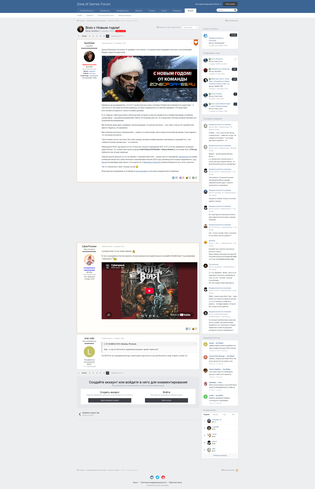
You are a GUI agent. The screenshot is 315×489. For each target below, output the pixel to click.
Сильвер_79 (125, 344)
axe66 (211, 343)
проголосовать (142, 171)
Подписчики (187, 27)
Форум (190, 11)
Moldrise (212, 241)
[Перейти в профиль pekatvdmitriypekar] (206, 313)
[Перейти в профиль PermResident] (206, 36)
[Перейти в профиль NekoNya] (205, 384)
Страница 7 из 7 (117, 36)
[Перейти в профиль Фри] (206, 126)
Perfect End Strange (217, 356)
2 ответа (218, 390)
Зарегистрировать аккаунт (110, 400)
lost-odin (89, 338)
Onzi (220, 382)
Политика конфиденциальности (154, 482)
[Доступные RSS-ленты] (237, 470)
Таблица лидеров (124, 15)
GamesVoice (184, 157)
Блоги (164, 11)
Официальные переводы (220, 69)
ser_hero (92, 73)
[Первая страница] (78, 36)
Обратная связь (175, 482)
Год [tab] (224, 414)
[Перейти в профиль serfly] (205, 397)
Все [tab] (233, 414)
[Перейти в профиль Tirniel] (209, 435)
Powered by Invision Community (157, 485)
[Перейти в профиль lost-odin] (89, 351)
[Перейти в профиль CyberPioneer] (89, 259)
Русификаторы (123, 11)
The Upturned (213, 264)
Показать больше (220, 455)
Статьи (152, 11)
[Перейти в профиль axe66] (205, 344)
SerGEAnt (95, 31)
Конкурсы (177, 11)
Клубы (79, 15)
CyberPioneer (89, 246)
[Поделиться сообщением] (191, 43)
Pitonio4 (217, 227)
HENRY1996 (218, 86)
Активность (105, 11)
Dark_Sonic (218, 61)
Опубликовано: (114, 43)
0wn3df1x (217, 71)
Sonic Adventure (217, 59)
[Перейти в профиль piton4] (206, 171)
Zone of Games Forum (94, 4)
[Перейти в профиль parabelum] (206, 266)
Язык (135, 482)
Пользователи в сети (106, 15)
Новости (138, 11)
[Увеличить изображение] (149, 79)
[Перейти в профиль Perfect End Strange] (205, 357)
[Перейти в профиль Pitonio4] (206, 226)
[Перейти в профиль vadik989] (209, 428)
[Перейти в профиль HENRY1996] (206, 80)
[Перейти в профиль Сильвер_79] (206, 192)
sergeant (92, 71)
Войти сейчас (166, 400)
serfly (211, 395)
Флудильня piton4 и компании (220, 124)
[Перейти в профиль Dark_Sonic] (206, 60)
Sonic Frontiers (216, 94)
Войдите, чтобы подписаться (169, 27)
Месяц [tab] (215, 414)
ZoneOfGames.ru (87, 11)
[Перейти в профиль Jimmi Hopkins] (205, 370)
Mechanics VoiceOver (152, 162)
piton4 (216, 172)
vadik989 (215, 427)
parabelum (218, 267)
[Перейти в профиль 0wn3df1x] (206, 70)
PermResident (219, 43)
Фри (216, 127)
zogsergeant (93, 76)
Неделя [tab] (206, 414)
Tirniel (214, 434)
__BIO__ (217, 243)
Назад (84, 36)
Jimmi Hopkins (215, 369)
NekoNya (212, 382)
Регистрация (230, 4)
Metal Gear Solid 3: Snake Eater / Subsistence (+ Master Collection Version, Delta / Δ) (219, 81)
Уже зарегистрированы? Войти (207, 4)
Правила (90, 15)
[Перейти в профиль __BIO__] (206, 242)
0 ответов (224, 350)
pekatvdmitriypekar (221, 314)
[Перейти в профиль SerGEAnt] (80, 29)
